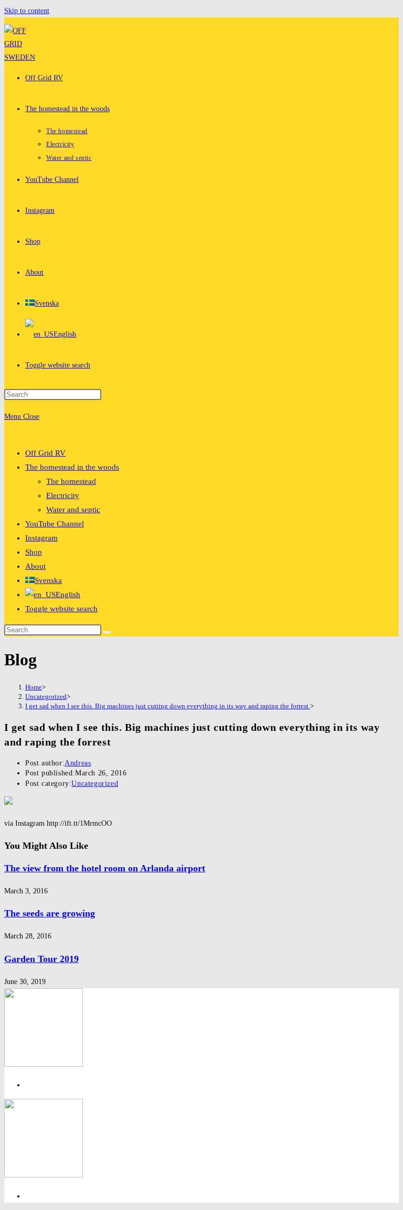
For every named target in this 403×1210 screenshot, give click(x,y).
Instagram (41, 538)
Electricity (62, 495)
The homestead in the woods (72, 467)
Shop (33, 552)
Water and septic (73, 509)
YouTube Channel (54, 524)
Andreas (78, 763)
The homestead (71, 481)
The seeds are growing (49, 913)
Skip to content (26, 11)
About (35, 566)
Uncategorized (94, 783)
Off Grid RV (45, 453)
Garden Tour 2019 (41, 959)
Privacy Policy (47, 1085)
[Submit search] (107, 632)
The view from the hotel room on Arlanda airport (104, 868)
